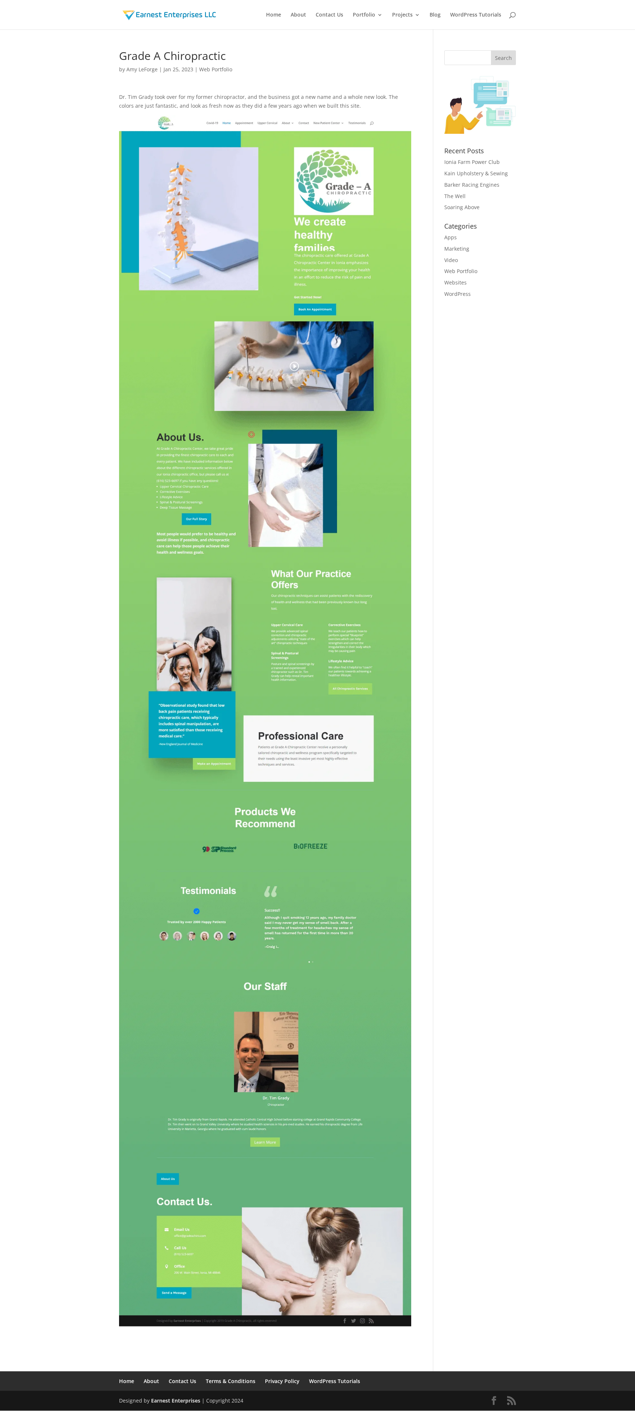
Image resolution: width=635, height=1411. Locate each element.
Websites (455, 282)
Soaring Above (462, 207)
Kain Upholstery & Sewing (476, 173)
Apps (450, 237)
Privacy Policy (282, 1381)
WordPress (457, 293)
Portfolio (364, 15)
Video (451, 260)
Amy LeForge (142, 69)
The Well (455, 196)
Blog (435, 15)
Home (273, 15)
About (298, 15)
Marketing (456, 248)
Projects (402, 15)
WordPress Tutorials (475, 15)
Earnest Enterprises (175, 1400)
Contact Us (329, 15)
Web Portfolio (215, 69)
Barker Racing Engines (471, 184)
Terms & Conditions (230, 1381)
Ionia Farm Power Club (472, 161)
